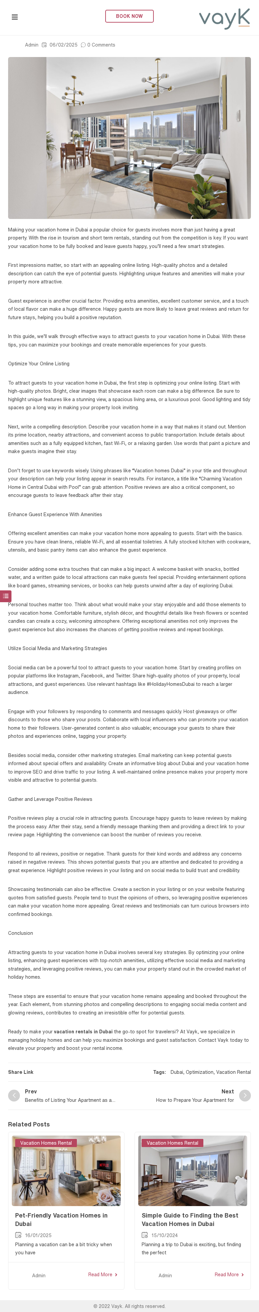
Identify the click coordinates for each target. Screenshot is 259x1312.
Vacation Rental (233, 1072)
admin (31, 45)
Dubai (177, 1072)
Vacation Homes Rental (46, 1143)
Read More (100, 1274)
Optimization (199, 1072)
